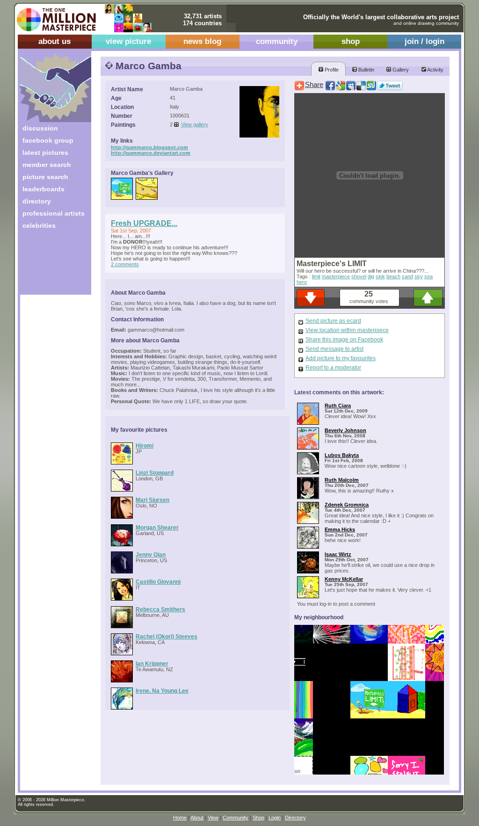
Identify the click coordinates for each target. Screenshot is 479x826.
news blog (202, 41)
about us (54, 41)
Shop (258, 817)
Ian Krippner (152, 663)
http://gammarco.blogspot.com (149, 147)
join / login (424, 41)
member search (46, 164)
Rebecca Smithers (160, 609)
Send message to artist (334, 349)
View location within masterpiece (347, 330)
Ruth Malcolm (342, 480)
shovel (358, 276)
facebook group (47, 140)
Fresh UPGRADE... (144, 223)
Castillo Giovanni (158, 582)
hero (302, 282)
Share (314, 84)
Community (235, 817)
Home (180, 817)
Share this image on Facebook (344, 339)
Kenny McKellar (344, 579)
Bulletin (365, 69)
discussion (40, 128)
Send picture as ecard (333, 321)
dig (371, 276)
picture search (45, 177)
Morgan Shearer (157, 527)
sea (428, 276)
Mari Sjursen (152, 500)
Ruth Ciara (338, 405)
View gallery (194, 124)
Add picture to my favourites (340, 358)
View (213, 817)
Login (275, 817)
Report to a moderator (333, 367)
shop (350, 41)
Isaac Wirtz (338, 554)
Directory (295, 817)
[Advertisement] (49, 265)
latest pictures (45, 152)
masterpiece (336, 276)
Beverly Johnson (345, 430)
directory (36, 201)
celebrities (39, 225)
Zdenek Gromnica (347, 504)
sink (380, 276)
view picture (128, 41)
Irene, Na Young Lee (162, 691)
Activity (434, 69)
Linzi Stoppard (155, 473)
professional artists (53, 213)
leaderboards (43, 189)
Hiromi (144, 445)
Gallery (400, 69)
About (196, 817)
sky (418, 276)
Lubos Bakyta (342, 455)
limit (316, 276)
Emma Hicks (340, 529)
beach (393, 276)
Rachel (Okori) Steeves (166, 636)
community (277, 41)
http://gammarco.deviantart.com (150, 153)
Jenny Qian (151, 554)
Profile (331, 69)
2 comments (125, 264)
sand (407, 276)
